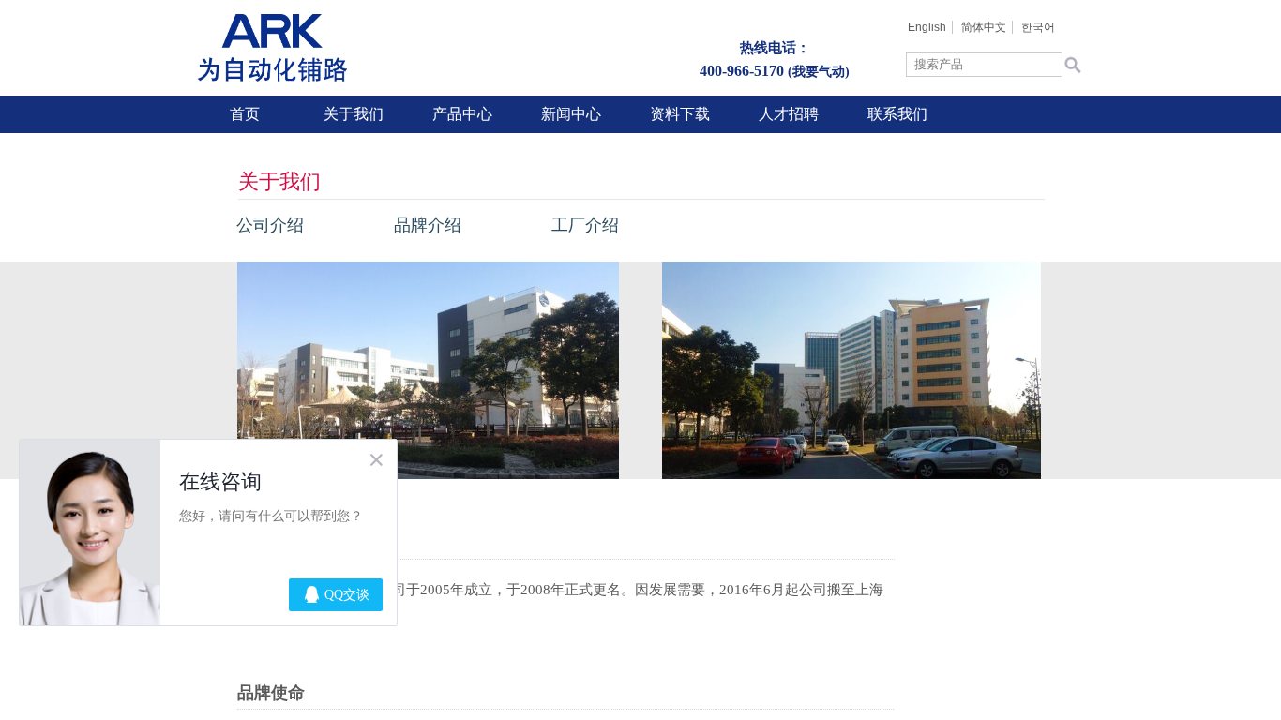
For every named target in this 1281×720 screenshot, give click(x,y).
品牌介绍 (427, 225)
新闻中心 (571, 114)
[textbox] (984, 64)
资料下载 (680, 114)
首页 (245, 114)
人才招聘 (789, 114)
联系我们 (897, 114)
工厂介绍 (585, 225)
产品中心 (462, 114)
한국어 (1038, 27)
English (927, 27)
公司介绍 (270, 225)
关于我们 (354, 114)
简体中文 (983, 27)
